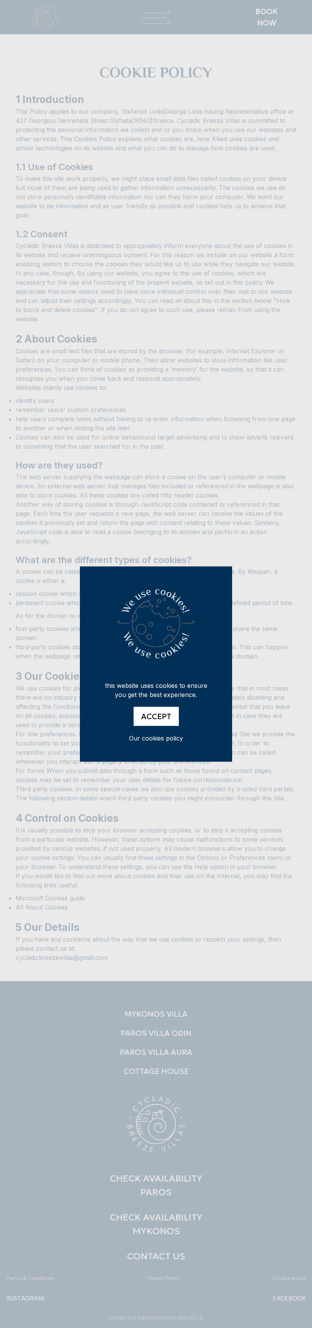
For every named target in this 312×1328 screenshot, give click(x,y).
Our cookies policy (156, 738)
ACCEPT (156, 716)
